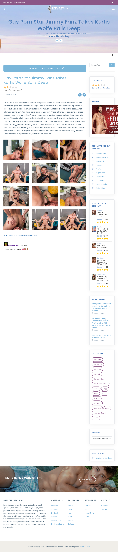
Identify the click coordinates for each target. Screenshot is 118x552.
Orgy (105, 389)
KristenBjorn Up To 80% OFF (102, 231)
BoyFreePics (7, 2)
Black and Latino (101, 384)
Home (32, 33)
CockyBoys (100, 180)
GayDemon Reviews (104, 458)
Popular (40, 33)
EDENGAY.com (85, 547)
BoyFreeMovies (19, 2)
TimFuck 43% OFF (101, 246)
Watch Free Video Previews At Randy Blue (20, 235)
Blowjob (97, 374)
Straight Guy (99, 413)
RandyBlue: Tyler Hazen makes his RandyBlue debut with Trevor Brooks (101, 307)
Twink (96, 418)
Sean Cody (100, 161)
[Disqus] (44, 270)
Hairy (96, 393)
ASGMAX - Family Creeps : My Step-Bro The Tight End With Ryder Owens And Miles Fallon (101, 323)
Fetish (96, 389)
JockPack (99, 165)
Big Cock (97, 369)
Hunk (104, 393)
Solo (107, 408)
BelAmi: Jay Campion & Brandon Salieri (101, 336)
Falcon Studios (102, 184)
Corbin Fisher (101, 176)
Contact (104, 505)
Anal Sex (97, 408)
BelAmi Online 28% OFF (102, 214)
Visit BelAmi (87, 480)
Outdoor (97, 403)
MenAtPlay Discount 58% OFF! (102, 278)
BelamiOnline (101, 154)
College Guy (99, 379)
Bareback (98, 364)
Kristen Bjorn (100, 188)
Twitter (104, 509)
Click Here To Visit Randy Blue (43, 68)
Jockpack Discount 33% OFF (101, 262)
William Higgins (102, 157)
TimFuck (99, 169)
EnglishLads (100, 173)
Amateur (97, 359)
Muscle (97, 398)
